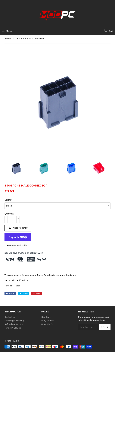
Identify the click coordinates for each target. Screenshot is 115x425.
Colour (8, 200)
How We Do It (48, 324)
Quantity (9, 213)
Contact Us (9, 317)
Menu (9, 31)
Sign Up (105, 327)
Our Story (46, 317)
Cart (110, 31)
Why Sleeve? (47, 320)
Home (7, 38)
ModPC (15, 341)
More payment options (18, 245)
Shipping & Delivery (14, 320)
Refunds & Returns (13, 324)
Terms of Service (12, 328)
